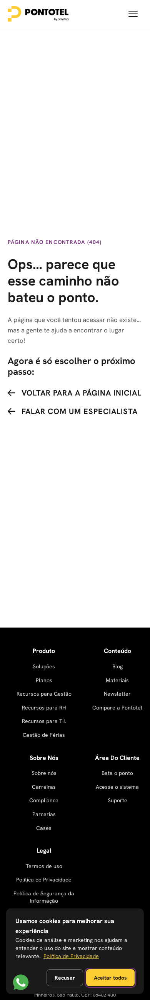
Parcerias (44, 814)
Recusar (65, 977)
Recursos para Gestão (44, 693)
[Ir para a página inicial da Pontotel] (38, 14)
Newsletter (117, 693)
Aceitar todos (110, 977)
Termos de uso (44, 866)
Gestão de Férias (44, 734)
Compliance (43, 800)
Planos (44, 680)
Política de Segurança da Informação (43, 897)
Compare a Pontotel (117, 707)
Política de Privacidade (44, 879)
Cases (44, 828)
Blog (117, 666)
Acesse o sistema (117, 786)
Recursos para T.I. (44, 721)
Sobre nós (44, 773)
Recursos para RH (44, 707)
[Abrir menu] (133, 14)
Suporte (117, 800)
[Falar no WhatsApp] (20, 982)
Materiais (117, 680)
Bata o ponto (117, 773)
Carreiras (44, 786)
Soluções (44, 666)
